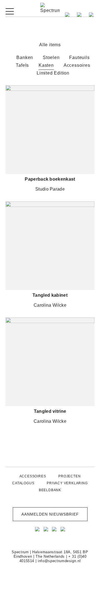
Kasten (46, 65)
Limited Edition (53, 73)
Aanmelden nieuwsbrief (50, 514)
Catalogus (23, 483)
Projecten (69, 476)
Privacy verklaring (67, 483)
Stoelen (51, 57)
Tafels (22, 65)
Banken (24, 57)
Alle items (50, 44)
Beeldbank (50, 490)
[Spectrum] (50, 8)
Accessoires (77, 65)
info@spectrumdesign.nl (59, 561)
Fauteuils (79, 57)
